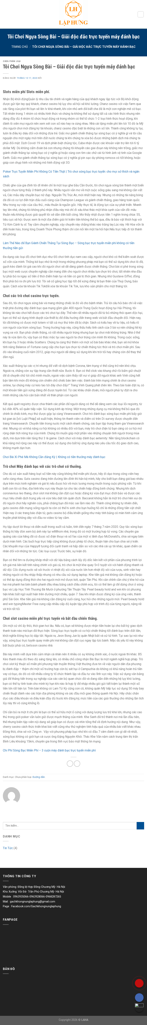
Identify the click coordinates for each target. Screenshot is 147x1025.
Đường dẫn (39, 777)
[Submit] (140, 825)
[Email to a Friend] (77, 763)
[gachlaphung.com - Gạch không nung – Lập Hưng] (73, 14)
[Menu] (5, 14)
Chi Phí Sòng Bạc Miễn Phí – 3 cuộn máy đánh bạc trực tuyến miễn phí (49, 750)
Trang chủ (19, 47)
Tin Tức (8, 848)
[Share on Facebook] (70, 763)
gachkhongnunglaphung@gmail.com (32, 901)
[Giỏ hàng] (141, 14)
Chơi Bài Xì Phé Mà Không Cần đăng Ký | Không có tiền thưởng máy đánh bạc (54, 457)
